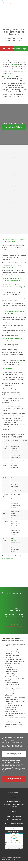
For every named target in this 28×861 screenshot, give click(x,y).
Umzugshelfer (14, 158)
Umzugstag (8, 368)
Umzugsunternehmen (17, 38)
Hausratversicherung (15, 452)
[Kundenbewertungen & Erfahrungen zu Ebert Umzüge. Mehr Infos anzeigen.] (14, 848)
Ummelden (13, 540)
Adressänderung (7, 284)
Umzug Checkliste (10, 76)
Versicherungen (18, 287)
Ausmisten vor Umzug (8, 267)
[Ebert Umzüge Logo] (11, 3)
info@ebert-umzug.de (16, 823)
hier (21, 364)
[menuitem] (25, 3)
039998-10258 (16, 816)
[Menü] (25, 3)
